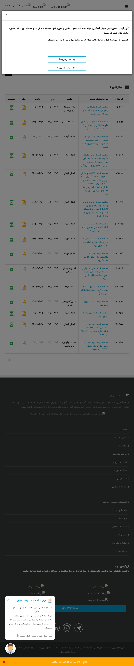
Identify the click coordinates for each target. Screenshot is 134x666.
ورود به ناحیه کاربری (68, 67)
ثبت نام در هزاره (68, 59)
